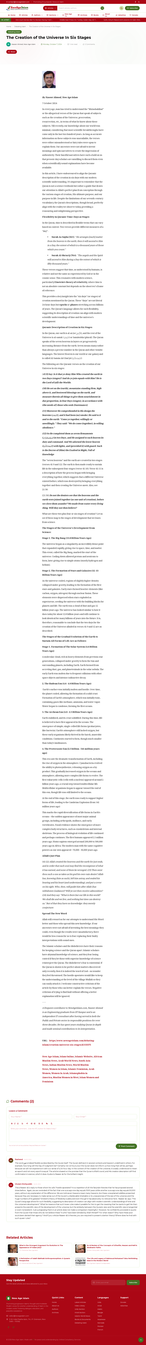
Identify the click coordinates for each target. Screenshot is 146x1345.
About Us (55, 1306)
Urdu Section (80, 1309)
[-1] (31, 1123)
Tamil (99, 1316)
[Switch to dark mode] (121, 8)
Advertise (124, 1306)
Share (13, 52)
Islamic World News (82, 1316)
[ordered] (39, 1123)
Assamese (101, 1319)
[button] (22, 1123)
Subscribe (133, 1282)
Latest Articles (80, 1302)
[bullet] (42, 1123)
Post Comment (127, 1146)
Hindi (99, 1306)
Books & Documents (83, 1319)
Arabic (99, 1309)
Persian (100, 1326)
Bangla (100, 1313)
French (100, 1330)
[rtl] (27, 1123)
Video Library (80, 1306)
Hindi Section (80, 1313)
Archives (55, 1313)
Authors (55, 1309)
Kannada (100, 1323)
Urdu (99, 1302)
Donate (123, 1302)
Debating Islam (20, 26)
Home (8, 26)
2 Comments (90, 44)
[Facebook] (8, 1327)
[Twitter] (13, 1327)
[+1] (34, 1123)
